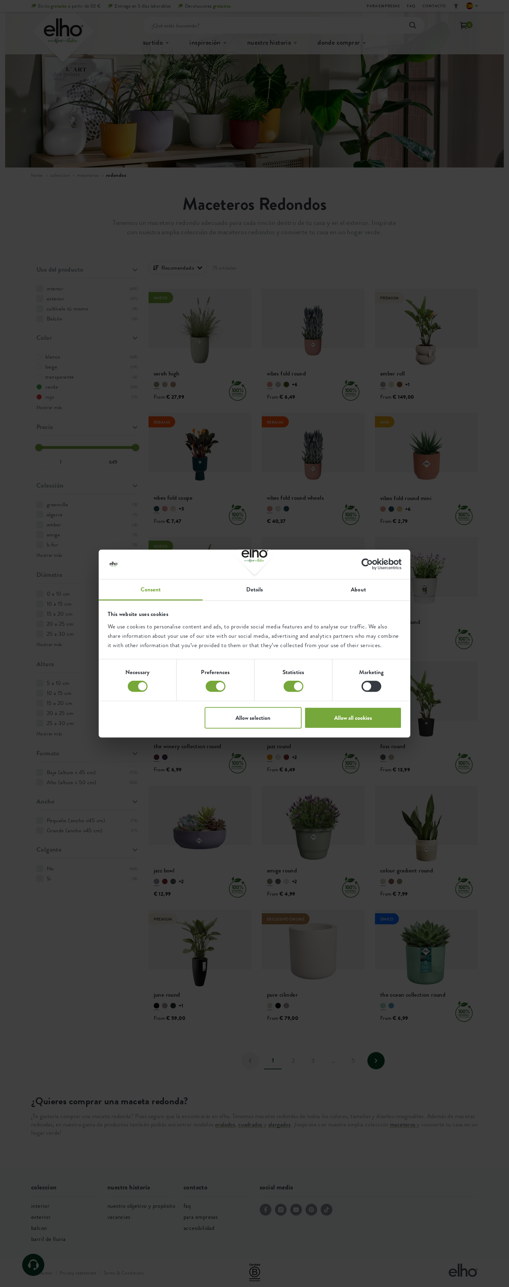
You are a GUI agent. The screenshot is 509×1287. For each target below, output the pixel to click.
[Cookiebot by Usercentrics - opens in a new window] (371, 564)
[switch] (215, 686)
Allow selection (252, 718)
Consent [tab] (151, 589)
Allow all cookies (353, 718)
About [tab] (358, 589)
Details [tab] (254, 589)
